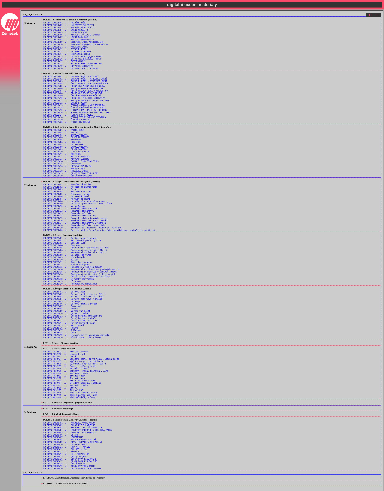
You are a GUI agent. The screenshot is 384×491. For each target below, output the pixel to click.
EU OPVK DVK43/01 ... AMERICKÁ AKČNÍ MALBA (69, 423)
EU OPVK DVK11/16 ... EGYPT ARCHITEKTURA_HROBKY (72, 59)
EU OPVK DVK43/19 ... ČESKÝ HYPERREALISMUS (69, 466)
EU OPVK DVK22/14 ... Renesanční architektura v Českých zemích (81, 269)
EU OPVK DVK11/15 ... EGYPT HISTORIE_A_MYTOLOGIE (72, 56)
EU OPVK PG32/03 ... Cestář (60, 356)
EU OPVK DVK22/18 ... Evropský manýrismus (68, 279)
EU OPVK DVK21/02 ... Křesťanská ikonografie (70, 187)
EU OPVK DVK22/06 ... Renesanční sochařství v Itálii (75, 250)
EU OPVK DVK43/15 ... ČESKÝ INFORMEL (65, 456)
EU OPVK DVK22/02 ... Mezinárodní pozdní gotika (72, 240)
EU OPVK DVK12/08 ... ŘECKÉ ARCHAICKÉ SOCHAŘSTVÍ (72, 93)
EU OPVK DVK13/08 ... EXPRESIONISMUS (65, 147)
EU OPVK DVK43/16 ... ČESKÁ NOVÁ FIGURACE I (69, 459)
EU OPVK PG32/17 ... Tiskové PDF (63, 390)
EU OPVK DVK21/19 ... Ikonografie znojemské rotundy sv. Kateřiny (82, 227)
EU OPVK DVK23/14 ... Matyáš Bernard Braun (69, 323)
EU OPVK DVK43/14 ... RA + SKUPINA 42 (66, 454)
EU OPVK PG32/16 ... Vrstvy (60, 388)
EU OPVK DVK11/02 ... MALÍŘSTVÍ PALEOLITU (68, 25)
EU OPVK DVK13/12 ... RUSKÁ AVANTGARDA (66, 156)
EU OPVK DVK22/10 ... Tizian (60, 260)
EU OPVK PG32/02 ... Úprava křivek (64, 354)
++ (370, 15)
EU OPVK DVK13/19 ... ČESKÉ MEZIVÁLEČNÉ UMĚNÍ (71, 173)
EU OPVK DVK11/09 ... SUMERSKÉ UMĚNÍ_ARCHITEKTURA (73, 42)
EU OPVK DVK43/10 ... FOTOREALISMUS (65, 444)
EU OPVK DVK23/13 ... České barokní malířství (71, 320)
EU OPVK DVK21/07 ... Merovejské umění (66, 199)
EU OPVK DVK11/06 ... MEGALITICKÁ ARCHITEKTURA (71, 35)
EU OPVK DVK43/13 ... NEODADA (61, 451)
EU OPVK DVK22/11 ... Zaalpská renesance (68, 262)
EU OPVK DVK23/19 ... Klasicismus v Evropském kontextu (76, 335)
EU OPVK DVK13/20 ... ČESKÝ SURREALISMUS (68, 175)
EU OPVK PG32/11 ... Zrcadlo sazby (64, 376)
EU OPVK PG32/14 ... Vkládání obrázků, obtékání (72, 383)
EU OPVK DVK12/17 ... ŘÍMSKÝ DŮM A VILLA (68, 115)
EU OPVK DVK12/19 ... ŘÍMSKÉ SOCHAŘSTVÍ (67, 119)
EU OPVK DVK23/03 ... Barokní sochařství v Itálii (73, 296)
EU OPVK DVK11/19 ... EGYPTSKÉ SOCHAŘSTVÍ (68, 66)
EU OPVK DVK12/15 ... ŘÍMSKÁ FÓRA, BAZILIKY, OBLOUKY (75, 110)
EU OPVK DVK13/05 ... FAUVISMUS (62, 139)
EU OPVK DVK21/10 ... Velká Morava (64, 206)
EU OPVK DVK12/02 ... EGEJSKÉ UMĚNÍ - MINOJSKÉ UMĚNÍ (75, 79)
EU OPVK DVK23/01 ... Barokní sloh (64, 292)
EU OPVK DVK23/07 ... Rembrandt (62, 306)
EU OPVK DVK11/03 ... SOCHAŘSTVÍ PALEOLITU (69, 27)
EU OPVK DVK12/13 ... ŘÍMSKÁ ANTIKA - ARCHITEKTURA (74, 105)
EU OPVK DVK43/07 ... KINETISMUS (63, 437)
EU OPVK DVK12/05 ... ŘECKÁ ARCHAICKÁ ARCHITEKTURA (74, 86)
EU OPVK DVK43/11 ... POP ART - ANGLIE (66, 447)
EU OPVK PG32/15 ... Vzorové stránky (65, 385)
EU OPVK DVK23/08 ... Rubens (60, 308)
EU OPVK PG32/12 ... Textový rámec (64, 378)
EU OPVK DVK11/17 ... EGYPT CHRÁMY (64, 61)
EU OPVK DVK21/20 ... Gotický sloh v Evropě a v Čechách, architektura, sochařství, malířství (99, 230)
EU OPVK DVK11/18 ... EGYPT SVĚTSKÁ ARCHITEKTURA (72, 63)
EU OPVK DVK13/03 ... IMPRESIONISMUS (65, 135)
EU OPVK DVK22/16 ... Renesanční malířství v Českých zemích (79, 274)
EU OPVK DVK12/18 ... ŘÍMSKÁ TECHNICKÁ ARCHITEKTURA (74, 117)
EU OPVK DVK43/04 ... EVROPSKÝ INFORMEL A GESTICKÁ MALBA (77, 430)
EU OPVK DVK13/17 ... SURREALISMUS (64, 168)
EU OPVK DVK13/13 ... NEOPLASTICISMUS (66, 159)
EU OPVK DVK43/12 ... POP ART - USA (65, 449)
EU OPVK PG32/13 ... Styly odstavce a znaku (69, 380)
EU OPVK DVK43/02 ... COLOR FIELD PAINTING (69, 425)
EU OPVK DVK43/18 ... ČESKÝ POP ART (65, 463)
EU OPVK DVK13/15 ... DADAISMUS (62, 163)
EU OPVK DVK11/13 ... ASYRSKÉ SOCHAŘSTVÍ (68, 51)
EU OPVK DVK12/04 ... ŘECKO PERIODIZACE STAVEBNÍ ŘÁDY (75, 83)
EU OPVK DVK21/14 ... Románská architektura (69, 215)
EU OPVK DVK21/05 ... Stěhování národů (66, 194)
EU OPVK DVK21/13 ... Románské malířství (68, 213)
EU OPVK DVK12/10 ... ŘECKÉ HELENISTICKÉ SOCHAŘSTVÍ (74, 98)
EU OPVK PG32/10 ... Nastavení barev (65, 373)
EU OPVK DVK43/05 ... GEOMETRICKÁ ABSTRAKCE (69, 432)
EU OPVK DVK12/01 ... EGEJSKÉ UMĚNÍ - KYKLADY (71, 76)
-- (377, 15)
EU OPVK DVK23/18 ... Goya (59, 332)
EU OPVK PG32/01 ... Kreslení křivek (65, 351)
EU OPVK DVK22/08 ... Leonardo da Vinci (67, 255)
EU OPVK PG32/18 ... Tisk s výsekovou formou (70, 392)
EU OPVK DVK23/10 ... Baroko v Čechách (66, 313)
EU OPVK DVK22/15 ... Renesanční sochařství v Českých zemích (80, 272)
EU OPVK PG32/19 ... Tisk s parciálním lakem (70, 395)
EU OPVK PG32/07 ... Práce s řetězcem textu (69, 366)
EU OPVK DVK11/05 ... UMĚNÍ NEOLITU (65, 32)
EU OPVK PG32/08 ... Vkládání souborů (66, 368)
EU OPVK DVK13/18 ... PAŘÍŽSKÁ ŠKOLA (65, 171)
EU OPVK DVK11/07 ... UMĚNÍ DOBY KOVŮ (66, 37)
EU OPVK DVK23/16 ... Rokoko (60, 328)
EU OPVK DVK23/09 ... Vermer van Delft (66, 311)
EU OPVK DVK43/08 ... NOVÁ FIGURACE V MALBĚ (69, 439)
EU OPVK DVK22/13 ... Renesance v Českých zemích (72, 267)
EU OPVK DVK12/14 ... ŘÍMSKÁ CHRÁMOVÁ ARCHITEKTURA (74, 107)
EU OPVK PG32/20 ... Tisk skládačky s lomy (69, 397)
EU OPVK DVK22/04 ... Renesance (62, 245)
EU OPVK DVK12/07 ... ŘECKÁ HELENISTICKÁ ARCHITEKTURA (75, 91)
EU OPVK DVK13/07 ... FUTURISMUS (63, 144)
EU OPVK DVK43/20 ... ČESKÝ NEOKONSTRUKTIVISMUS (72, 468)
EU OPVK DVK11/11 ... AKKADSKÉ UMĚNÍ (65, 47)
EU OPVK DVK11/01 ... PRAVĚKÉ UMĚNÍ (65, 22)
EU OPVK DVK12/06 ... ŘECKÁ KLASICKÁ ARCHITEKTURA (73, 88)
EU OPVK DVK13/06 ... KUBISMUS (62, 142)
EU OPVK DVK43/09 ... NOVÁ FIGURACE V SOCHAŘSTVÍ (72, 442)
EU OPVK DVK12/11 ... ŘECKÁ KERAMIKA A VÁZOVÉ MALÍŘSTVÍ (77, 100)
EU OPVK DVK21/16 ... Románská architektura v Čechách (75, 220)
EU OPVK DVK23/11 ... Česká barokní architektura (72, 316)
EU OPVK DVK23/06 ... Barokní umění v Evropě (70, 304)
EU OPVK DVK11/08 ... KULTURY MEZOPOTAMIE (68, 39)
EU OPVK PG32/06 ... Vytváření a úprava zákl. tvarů (74, 364)
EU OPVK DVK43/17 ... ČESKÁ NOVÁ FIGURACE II (70, 461)
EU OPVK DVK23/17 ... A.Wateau (62, 330)
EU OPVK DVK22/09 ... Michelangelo (64, 257)
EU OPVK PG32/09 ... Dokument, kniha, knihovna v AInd (75, 371)
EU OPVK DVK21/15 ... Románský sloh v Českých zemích (75, 218)
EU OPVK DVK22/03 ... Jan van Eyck (64, 243)
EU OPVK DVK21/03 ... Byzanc (60, 189)
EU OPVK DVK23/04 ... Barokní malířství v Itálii (72, 299)
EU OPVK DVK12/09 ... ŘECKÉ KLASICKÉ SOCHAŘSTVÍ (72, 95)
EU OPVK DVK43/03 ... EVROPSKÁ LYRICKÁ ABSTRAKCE (72, 427)
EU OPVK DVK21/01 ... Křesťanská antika (67, 184)
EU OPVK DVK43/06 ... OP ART (60, 435)
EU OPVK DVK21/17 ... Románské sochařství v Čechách (74, 223)
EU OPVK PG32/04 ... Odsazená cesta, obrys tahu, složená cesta (81, 359)
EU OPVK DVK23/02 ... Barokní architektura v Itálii (74, 294)
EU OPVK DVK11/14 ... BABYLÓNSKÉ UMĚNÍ (66, 54)
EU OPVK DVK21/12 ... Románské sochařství (68, 211)
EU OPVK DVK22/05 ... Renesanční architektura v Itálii (76, 247)
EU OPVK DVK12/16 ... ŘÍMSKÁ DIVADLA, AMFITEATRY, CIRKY (77, 112)
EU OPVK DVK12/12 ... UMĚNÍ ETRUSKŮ (65, 103)
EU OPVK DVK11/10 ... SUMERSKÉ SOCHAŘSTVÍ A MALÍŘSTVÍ (75, 44)
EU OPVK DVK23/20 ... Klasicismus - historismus (72, 337)
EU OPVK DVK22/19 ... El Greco (62, 281)
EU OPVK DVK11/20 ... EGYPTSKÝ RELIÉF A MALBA (71, 68)
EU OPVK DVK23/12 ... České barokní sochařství (71, 318)
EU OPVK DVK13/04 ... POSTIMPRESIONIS (66, 137)
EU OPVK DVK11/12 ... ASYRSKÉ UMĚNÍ (65, 49)
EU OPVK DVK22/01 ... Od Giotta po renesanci (70, 238)
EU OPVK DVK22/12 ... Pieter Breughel (66, 264)
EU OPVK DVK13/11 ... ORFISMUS (62, 154)
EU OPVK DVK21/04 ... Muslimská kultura (67, 191)
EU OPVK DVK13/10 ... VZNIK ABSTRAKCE (66, 151)
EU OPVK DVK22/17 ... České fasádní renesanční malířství (77, 276)
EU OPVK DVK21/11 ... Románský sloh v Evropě (70, 208)
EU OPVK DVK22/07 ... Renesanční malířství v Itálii (74, 252)
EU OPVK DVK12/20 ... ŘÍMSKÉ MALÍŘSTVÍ (66, 122)
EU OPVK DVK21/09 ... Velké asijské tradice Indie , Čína (77, 203)
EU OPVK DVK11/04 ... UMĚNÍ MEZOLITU (65, 30)
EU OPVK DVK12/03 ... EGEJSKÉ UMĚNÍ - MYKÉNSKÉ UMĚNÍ (75, 81)
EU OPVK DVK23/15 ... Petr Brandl (63, 325)
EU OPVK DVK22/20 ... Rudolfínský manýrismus (70, 284)
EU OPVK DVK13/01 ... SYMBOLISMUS (63, 130)
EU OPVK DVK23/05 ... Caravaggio (63, 301)
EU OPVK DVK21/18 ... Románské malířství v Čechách (74, 225)
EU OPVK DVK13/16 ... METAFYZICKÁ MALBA (67, 166)
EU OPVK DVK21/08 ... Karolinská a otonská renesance (75, 201)
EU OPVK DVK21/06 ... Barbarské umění (66, 196)
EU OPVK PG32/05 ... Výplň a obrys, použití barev (73, 361)
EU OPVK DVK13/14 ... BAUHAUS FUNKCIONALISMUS (71, 161)
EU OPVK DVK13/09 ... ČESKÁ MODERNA (65, 149)
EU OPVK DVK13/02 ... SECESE (60, 132)
